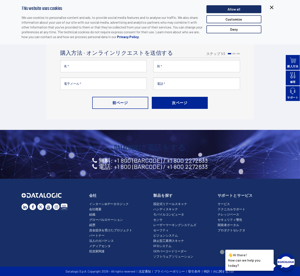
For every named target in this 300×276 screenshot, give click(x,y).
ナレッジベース (228, 214)
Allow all (234, 9)
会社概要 (95, 209)
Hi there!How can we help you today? (243, 259)
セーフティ (161, 230)
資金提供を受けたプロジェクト (110, 230)
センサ (158, 219)
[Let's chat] (286, 262)
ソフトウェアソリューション (173, 256)
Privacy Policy (128, 37)
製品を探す (163, 195)
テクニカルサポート (231, 209)
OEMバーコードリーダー (170, 251)
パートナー (97, 235)
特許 (207, 271)
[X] (40, 206)
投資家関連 (97, 251)
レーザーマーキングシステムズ (174, 225)
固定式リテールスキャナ (170, 204)
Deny (234, 29)
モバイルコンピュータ (168, 214)
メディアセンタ (100, 246)
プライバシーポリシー (169, 271)
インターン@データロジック (109, 204)
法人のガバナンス (101, 240)
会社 (93, 195)
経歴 (92, 225)
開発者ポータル (228, 225)
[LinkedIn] (25, 206)
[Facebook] (32, 206)
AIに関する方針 (223, 271)
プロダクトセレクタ (231, 230)
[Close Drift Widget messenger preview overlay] (222, 252)
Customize (234, 19)
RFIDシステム (162, 246)
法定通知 (145, 271)
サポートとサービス (235, 195)
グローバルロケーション (106, 219)
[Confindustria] (64, 206)
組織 (92, 214)
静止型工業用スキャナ (168, 240)
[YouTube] (48, 206)
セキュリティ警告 (230, 219)
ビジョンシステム (165, 235)
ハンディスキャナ (165, 209)
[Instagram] (56, 206)
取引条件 (194, 271)
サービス (224, 204)
